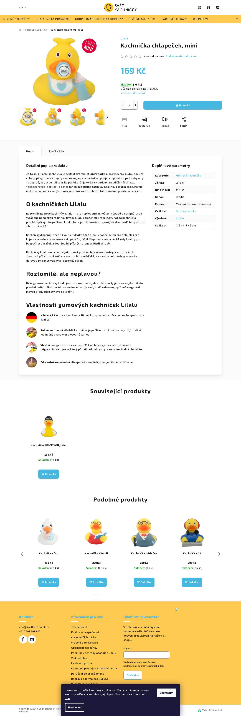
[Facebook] (23, 639)
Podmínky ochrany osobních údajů (93, 653)
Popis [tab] (30, 151)
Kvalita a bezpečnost (85, 632)
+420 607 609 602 (29, 631)
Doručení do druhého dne (87, 674)
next (219, 554)
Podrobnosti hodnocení (181, 56)
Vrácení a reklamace (84, 643)
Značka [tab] (57, 151)
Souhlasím (166, 693)
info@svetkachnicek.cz (34, 627)
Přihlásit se (132, 675)
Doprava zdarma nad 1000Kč (89, 679)
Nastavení (74, 707)
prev (22, 554)
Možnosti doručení (133, 93)
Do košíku (184, 105)
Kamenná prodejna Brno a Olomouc (94, 668)
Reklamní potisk (81, 663)
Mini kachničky (186, 211)
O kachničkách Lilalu (84, 637)
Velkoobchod (79, 658)
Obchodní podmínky (84, 648)
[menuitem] (16, 19)
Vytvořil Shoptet (212, 710)
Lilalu (124, 38)
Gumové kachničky (188, 176)
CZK (21, 7)
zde (67, 698)
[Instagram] (32, 639)
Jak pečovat (79, 627)
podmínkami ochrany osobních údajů (143, 666)
